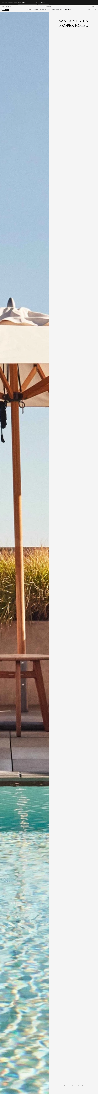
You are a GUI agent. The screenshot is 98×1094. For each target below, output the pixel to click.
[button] (96, 10)
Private (3, 6)
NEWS (61, 9)
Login (93, 6)
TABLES (42, 9)
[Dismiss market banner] (95, 3)
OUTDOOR (47, 9)
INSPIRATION (68, 9)
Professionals (8, 6)
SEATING (29, 9)
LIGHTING (35, 9)
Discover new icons (49, 6)
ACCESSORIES (55, 9)
